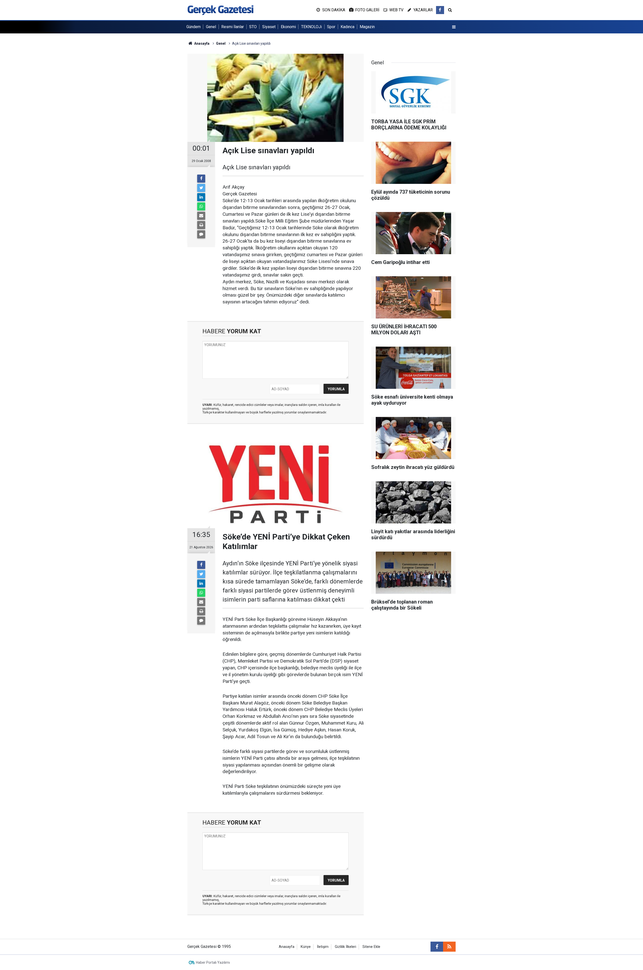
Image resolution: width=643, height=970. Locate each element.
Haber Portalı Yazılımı (213, 962)
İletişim (323, 947)
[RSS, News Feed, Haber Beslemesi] (449, 947)
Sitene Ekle (371, 947)
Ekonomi (288, 26)
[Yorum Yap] (201, 234)
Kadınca (347, 26)
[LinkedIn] (201, 197)
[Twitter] (201, 188)
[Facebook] (201, 179)
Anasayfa (286, 947)
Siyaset (269, 26)
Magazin (367, 26)
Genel (211, 26)
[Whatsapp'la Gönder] (201, 206)
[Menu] (454, 27)
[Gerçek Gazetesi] (220, 9)
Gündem (193, 26)
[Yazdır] (201, 225)
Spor (331, 26)
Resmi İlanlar (232, 26)
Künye (306, 947)
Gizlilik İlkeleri (345, 947)
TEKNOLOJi (311, 26)
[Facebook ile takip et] (440, 10)
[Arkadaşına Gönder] (201, 216)
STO (253, 26)
